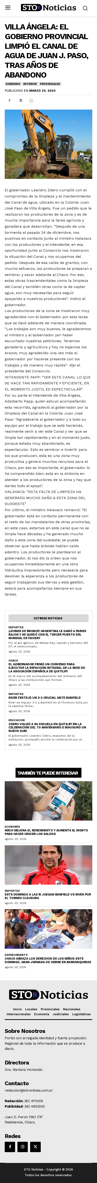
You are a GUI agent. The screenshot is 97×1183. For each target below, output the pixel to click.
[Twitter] (20, 100)
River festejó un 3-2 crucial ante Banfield (44, 697)
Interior (29, 84)
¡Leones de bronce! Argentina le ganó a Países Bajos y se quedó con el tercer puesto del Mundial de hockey (47, 634)
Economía (12, 826)
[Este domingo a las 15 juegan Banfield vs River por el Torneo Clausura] (48, 865)
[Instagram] (22, 1147)
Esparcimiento (16, 955)
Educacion (16, 720)
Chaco (13, 660)
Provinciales (50, 84)
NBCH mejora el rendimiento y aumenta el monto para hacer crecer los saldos (46, 832)
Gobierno (13, 84)
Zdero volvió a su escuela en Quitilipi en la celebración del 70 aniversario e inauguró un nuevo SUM (47, 727)
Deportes (16, 627)
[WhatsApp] (31, 100)
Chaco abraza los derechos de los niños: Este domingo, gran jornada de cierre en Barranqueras (48, 960)
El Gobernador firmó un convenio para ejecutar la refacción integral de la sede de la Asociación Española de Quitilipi (46, 667)
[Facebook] (9, 100)
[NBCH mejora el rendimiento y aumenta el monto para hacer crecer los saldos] (48, 801)
